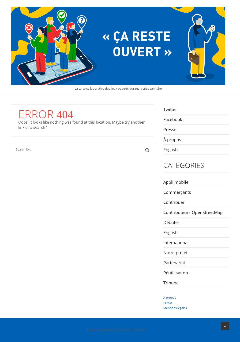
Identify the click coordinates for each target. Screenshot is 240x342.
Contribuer (173, 202)
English (170, 149)
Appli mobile (175, 182)
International (176, 242)
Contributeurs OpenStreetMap (193, 212)
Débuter (171, 222)
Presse (169, 129)
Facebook (172, 119)
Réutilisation (175, 272)
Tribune (171, 282)
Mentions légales (175, 308)
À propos (172, 139)
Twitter (170, 109)
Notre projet (175, 252)
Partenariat (174, 262)
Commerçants (177, 192)
